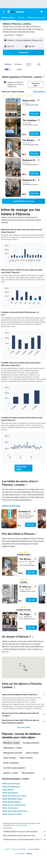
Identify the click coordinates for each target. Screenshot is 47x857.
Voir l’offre (34, 114)
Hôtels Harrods (8, 790)
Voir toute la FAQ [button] (23, 727)
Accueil (7, 849)
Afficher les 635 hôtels (11, 506)
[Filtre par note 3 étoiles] (12, 96)
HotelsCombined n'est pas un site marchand (20, 831)
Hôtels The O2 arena (10, 808)
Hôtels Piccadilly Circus (11, 787)
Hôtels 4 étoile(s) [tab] (9, 758)
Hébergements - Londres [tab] (12, 748)
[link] (23, 201)
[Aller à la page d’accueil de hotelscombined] (15, 12)
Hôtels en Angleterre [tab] (11, 763)
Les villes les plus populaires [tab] (14, 768)
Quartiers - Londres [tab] (10, 773)
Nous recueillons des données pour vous (19, 835)
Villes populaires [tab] (28, 773)
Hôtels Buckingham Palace (12, 799)
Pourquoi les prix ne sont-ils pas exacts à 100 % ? (22, 839)
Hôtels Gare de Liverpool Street (14, 805)
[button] (3, 11)
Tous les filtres (39, 91)
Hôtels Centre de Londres (12, 814)
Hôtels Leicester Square (11, 783)
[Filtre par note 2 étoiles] (4, 96)
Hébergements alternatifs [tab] (12, 753)
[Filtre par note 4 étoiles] (20, 96)
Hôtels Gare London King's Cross (14, 811)
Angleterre (31, 849)
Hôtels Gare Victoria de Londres (14, 796)
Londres (17, 853)
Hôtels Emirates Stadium (11, 802)
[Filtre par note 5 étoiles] (29, 96)
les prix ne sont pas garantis (19, 825)
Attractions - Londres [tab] (11, 743)
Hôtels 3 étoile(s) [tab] (32, 753)
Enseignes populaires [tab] (31, 743)
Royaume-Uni (16, 849)
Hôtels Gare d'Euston (10, 793)
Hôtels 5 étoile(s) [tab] (26, 758)
